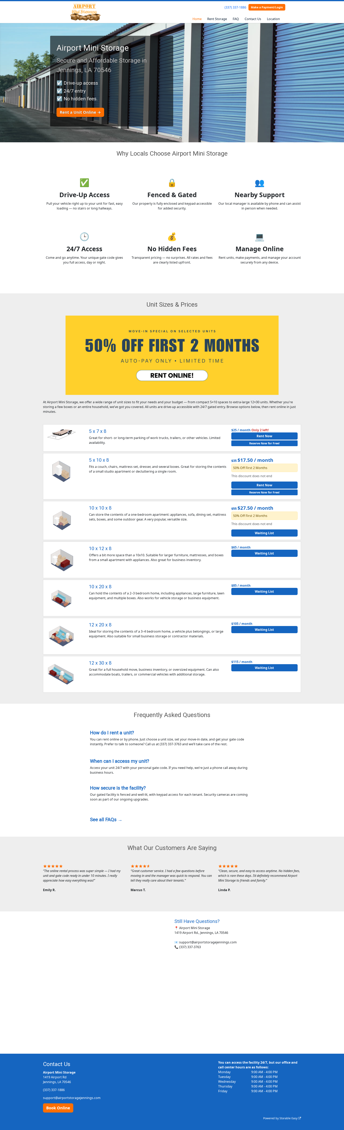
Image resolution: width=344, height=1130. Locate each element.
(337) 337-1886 (235, 7)
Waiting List (264, 533)
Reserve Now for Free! (264, 443)
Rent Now (264, 436)
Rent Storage (217, 19)
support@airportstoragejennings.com (72, 1098)
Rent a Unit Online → (80, 112)
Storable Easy (289, 1118)
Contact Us (253, 19)
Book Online (58, 1108)
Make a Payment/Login (267, 7)
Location (273, 19)
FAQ (236, 19)
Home (197, 19)
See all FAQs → (106, 819)
